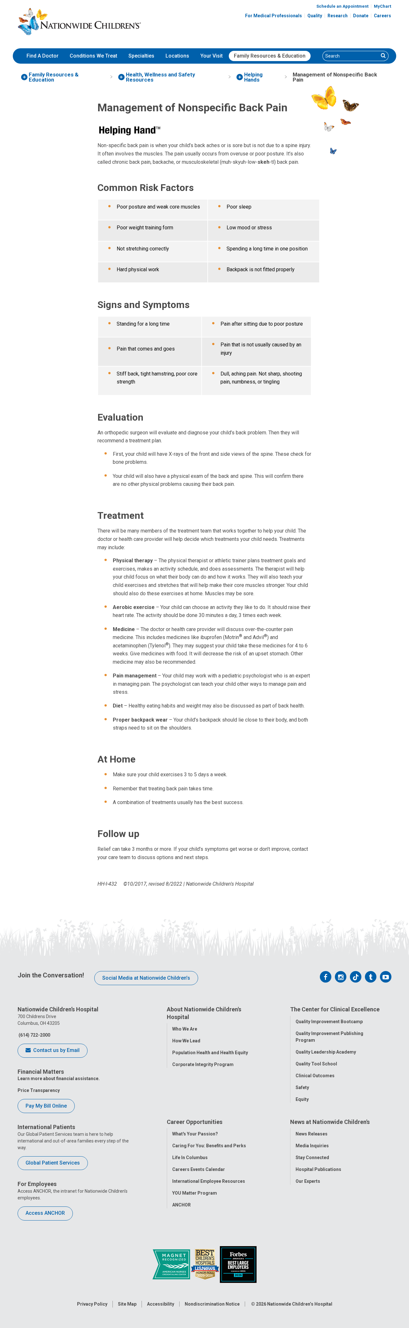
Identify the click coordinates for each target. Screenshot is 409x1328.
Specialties (141, 56)
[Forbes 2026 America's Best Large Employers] (238, 1264)
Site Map (127, 1304)
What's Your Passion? (195, 1133)
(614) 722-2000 (34, 1035)
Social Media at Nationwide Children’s (146, 978)
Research (338, 15)
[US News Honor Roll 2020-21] (205, 1264)
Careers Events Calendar (198, 1169)
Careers (382, 15)
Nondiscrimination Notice (212, 1304)
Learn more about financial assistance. (59, 1078)
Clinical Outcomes (315, 1075)
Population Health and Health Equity (210, 1052)
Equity (302, 1099)
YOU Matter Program (194, 1193)
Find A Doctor (42, 56)
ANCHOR (181, 1204)
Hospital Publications (318, 1169)
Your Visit (211, 56)
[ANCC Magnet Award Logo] (171, 1264)
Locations (177, 56)
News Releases (312, 1133)
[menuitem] (42, 56)
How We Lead (186, 1040)
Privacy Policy (92, 1304)
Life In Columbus (190, 1157)
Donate (360, 15)
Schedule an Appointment (342, 6)
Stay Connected (312, 1157)
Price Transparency (39, 1090)
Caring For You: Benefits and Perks (209, 1145)
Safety (302, 1087)
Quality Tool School (316, 1063)
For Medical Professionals (273, 15)
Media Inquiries (312, 1145)
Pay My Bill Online (46, 1106)
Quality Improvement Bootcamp (329, 1021)
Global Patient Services (53, 1163)
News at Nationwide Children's (330, 1122)
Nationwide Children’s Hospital (299, 1304)
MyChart (382, 6)
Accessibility (160, 1304)
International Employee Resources (208, 1181)
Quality (314, 15)
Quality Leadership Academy (326, 1052)
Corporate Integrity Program (203, 1064)
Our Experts (308, 1181)
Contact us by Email (56, 1050)
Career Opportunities (194, 1122)
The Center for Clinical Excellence (335, 1009)
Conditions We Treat (93, 56)
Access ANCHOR (45, 1213)
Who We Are (184, 1029)
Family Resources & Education (269, 56)
